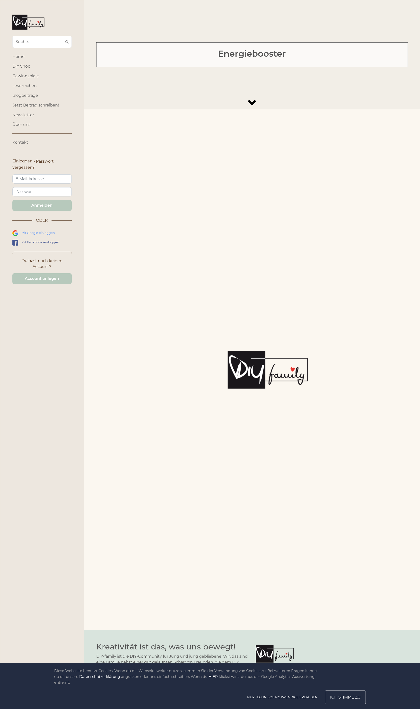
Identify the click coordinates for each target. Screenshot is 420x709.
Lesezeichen (24, 85)
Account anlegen (42, 278)
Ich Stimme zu (345, 697)
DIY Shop (21, 66)
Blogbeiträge (25, 95)
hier (213, 676)
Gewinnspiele (25, 76)
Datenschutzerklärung (99, 676)
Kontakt (20, 142)
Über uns (21, 124)
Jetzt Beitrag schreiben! (35, 105)
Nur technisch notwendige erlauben (282, 697)
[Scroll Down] (252, 102)
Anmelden (41, 205)
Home (18, 56)
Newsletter (23, 115)
